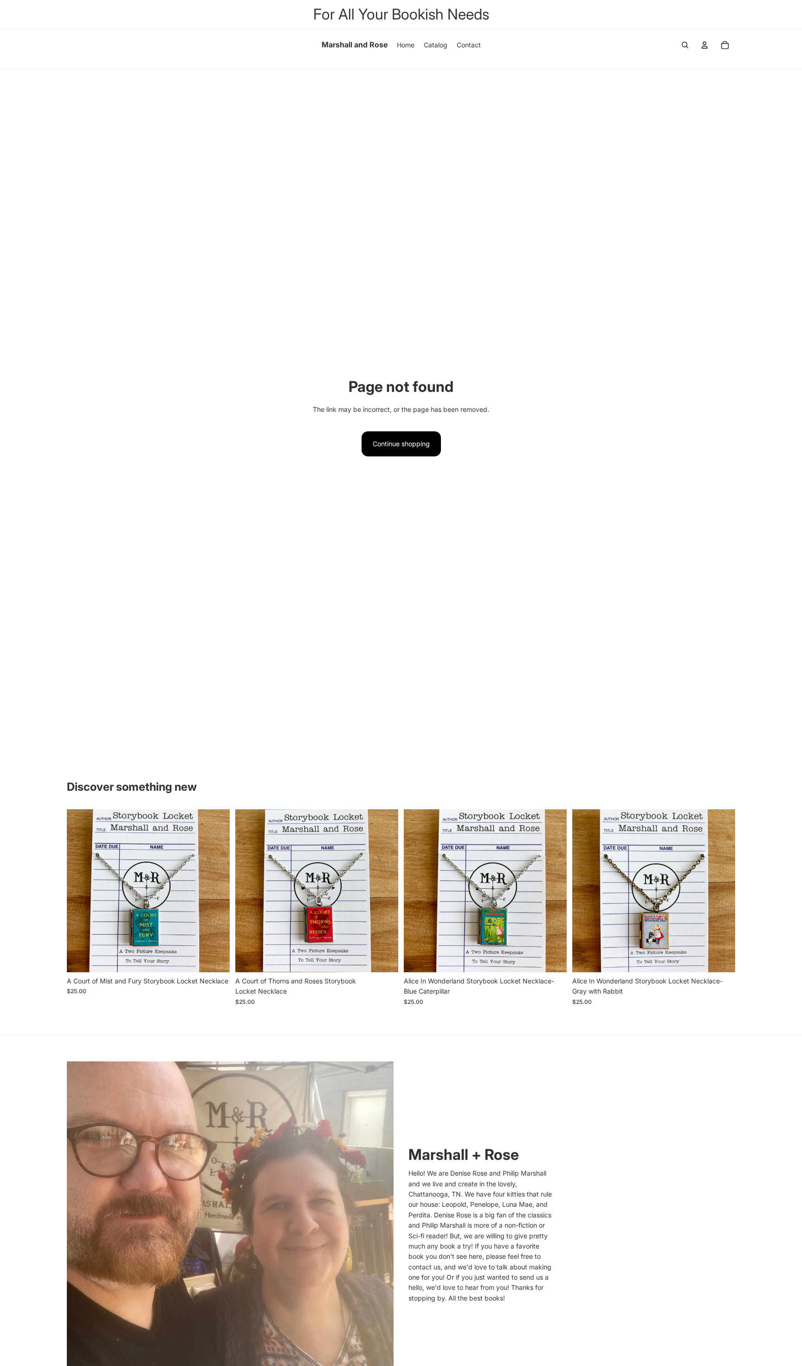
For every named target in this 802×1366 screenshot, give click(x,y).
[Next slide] (216, 890)
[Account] (704, 45)
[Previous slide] (81, 890)
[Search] (685, 45)
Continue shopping (401, 444)
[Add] (215, 958)
